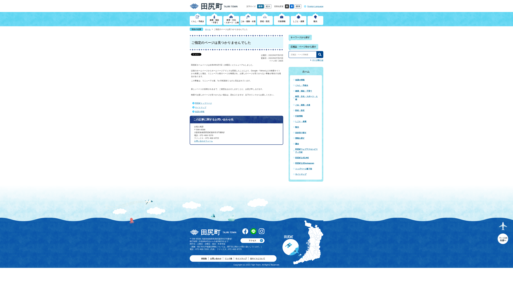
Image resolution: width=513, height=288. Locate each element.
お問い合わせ (215, 258)
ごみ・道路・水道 (302, 105)
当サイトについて (257, 258)
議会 (297, 144)
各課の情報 (199, 111)
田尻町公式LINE (302, 158)
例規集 (204, 258)
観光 (297, 127)
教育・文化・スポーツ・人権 (306, 97)
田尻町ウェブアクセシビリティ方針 (306, 150)
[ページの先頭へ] (503, 233)
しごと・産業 (300, 121)
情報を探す (300, 138)
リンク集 (228, 258)
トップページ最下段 (303, 169)
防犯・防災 (300, 110)
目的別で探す (300, 132)
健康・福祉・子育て (303, 91)
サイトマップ (200, 107)
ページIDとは (317, 60)
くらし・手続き (301, 85)
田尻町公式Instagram (304, 163)
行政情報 (299, 116)
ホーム (208, 29)
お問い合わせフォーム (203, 141)
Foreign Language (315, 6)
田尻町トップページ (203, 103)
